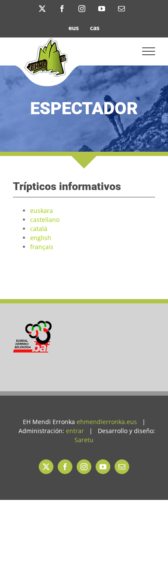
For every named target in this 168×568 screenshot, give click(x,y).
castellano (44, 219)
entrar (75, 431)
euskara (41, 210)
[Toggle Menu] (149, 51)
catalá (38, 229)
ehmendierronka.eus (107, 422)
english (40, 238)
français (41, 247)
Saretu (84, 440)
